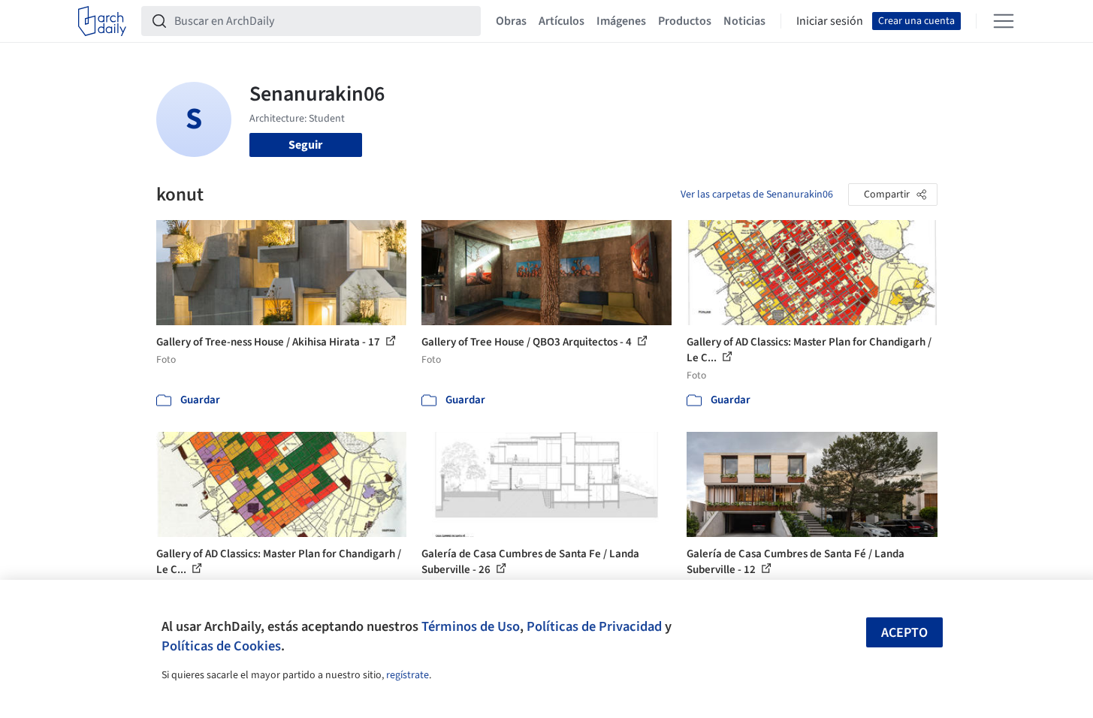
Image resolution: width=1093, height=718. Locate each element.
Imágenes (621, 21)
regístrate (407, 675)
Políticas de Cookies (221, 646)
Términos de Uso (470, 626)
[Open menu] (1004, 21)
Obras (511, 21)
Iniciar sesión (829, 21)
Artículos (561, 21)
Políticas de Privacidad (594, 626)
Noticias (744, 21)
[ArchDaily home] (102, 21)
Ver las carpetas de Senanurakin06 (757, 194)
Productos (684, 21)
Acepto (904, 632)
